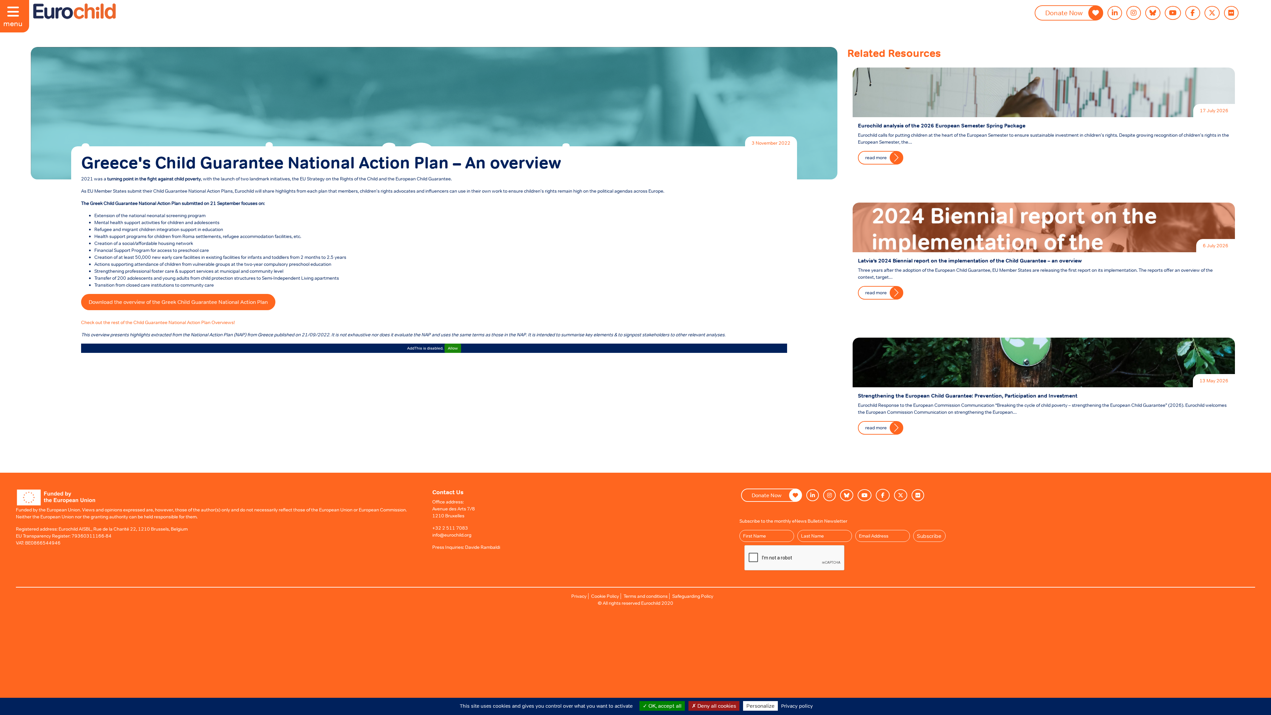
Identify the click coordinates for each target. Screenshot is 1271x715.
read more (876, 158)
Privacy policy (797, 706)
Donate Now (1064, 13)
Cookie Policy (605, 596)
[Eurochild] (74, 11)
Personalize (760, 705)
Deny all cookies (716, 705)
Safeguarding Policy (692, 596)
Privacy (579, 596)
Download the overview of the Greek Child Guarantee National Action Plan (178, 302)
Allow (453, 348)
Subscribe (929, 536)
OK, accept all (664, 705)
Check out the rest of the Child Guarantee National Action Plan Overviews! (158, 322)
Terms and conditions (646, 596)
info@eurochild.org (451, 535)
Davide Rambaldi (482, 547)
